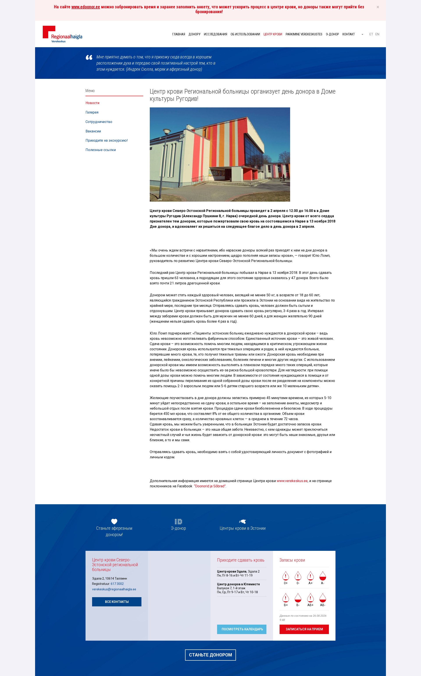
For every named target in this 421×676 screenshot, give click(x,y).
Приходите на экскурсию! (107, 140)
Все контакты (117, 602)
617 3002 (117, 584)
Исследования (215, 34)
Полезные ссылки (101, 150)
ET (371, 34)
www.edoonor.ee (85, 6)
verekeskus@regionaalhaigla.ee (114, 589)
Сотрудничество (99, 122)
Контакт (349, 34)
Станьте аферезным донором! (114, 531)
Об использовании (245, 34)
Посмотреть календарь (242, 629)
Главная (178, 34)
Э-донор (332, 34)
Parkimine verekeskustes (304, 34)
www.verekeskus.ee (292, 481)
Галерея (92, 112)
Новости (92, 103)
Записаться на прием (304, 629)
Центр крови (273, 34)
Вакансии (93, 131)
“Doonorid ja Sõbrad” (210, 486)
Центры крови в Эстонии (243, 528)
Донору (194, 34)
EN (377, 34)
